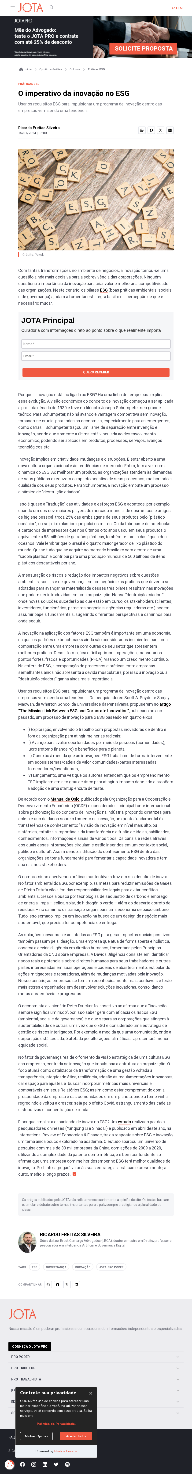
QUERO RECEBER (96, 372)
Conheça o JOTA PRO (30, 1346)
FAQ (11, 1437)
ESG (104, 290)
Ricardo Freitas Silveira (39, 128)
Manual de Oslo (65, 799)
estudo (124, 1121)
